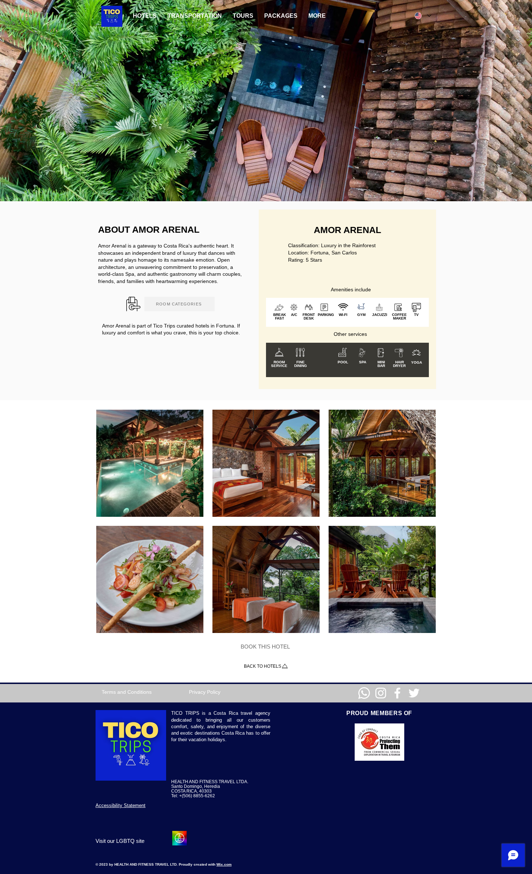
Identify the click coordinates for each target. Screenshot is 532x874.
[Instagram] (380, 693)
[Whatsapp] (364, 693)
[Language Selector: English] (423, 15)
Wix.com (224, 864)
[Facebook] (397, 693)
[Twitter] (414, 693)
